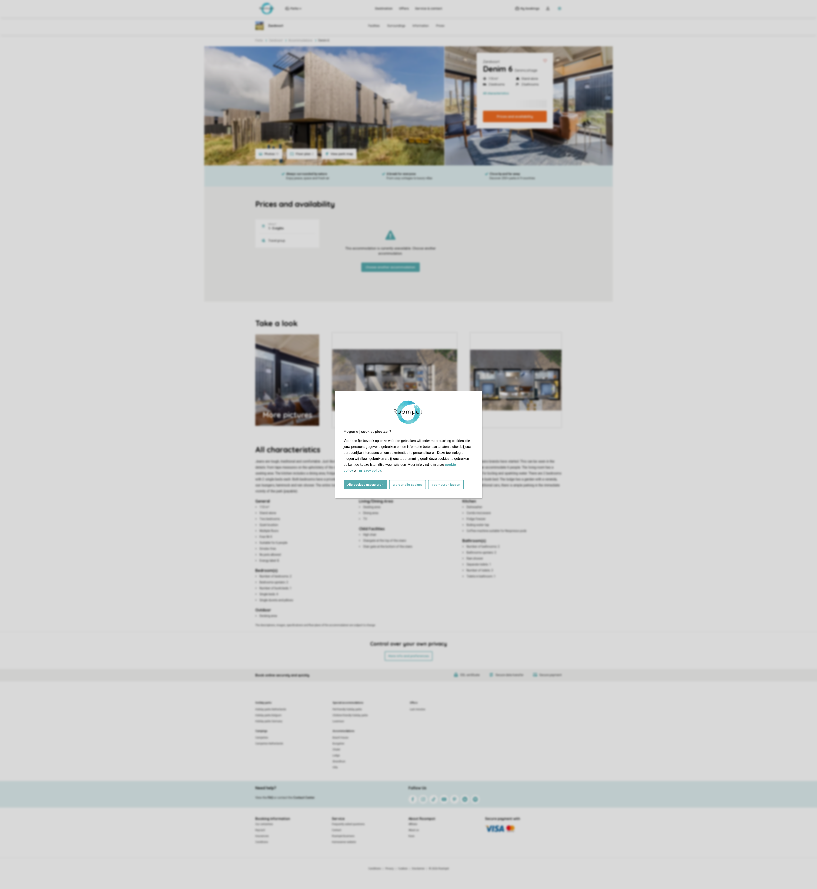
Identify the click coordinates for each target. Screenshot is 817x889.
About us (413, 830)
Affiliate (412, 824)
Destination (384, 8)
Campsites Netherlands (269, 743)
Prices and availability (515, 116)
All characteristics (496, 93)
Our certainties (264, 824)
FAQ (270, 797)
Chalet (336, 749)
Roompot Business (343, 836)
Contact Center (304, 797)
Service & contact (428, 8)
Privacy (389, 868)
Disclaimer (418, 868)
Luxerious (338, 721)
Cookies (403, 868)
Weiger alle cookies (407, 485)
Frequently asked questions (348, 824)
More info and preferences (408, 656)
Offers (404, 8)
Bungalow (338, 743)
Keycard (260, 830)
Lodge (336, 755)
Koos (411, 836)
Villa (335, 767)
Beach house (340, 737)
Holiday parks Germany (268, 721)
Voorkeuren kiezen (446, 485)
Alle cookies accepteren (365, 485)
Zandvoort (491, 62)
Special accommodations (348, 702)
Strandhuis (339, 761)
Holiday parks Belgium (268, 715)
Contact (336, 830)
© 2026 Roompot (439, 868)
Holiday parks (263, 702)
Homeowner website (344, 842)
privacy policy (370, 471)
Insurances (262, 836)
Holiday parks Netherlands (270, 709)
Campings (261, 731)
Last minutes (417, 709)
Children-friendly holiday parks (350, 715)
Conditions (261, 842)
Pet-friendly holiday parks (347, 709)
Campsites (261, 737)
